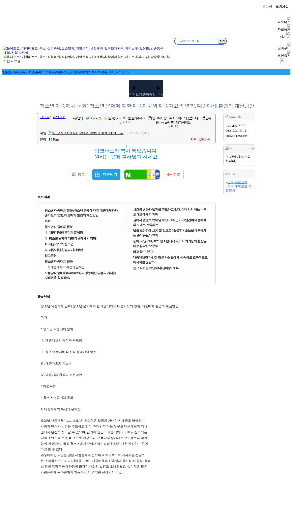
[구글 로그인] (153, 174)
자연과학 (59, 117)
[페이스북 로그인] (157, 174)
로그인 (267, 6)
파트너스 (284, 22)
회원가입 (282, 6)
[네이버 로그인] (135, 174)
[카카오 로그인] (149, 174)
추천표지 (230, 174)
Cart (231, 148)
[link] (17, 72)
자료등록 (284, 29)
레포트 (44, 117)
